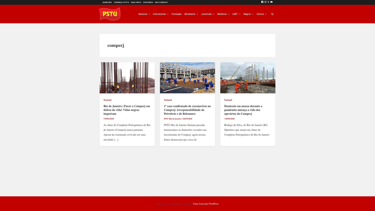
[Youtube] (271, 2)
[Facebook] (262, 2)
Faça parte (136, 2)
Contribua (148, 2)
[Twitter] (268, 2)
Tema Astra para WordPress (206, 203)
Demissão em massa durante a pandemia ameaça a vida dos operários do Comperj (243, 110)
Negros (247, 14)
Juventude (206, 14)
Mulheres (222, 14)
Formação (177, 14)
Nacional (143, 14)
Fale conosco (161, 2)
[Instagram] (265, 2)
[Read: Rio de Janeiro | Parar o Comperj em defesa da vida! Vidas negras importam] (127, 77)
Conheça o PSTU (121, 2)
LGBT (235, 14)
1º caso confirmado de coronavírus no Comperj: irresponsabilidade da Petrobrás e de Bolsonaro (187, 110)
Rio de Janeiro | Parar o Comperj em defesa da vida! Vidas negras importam (127, 110)
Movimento (190, 14)
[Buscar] (272, 14)
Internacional (159, 14)
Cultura (260, 14)
